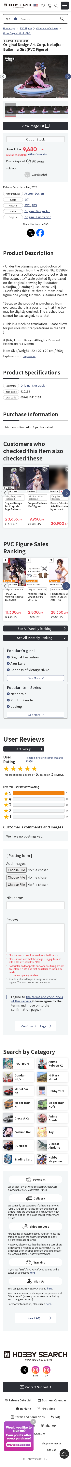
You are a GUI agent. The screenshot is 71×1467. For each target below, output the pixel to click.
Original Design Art (37, 211)
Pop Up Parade (21, 700)
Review (12, 919)
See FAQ (33, 1318)
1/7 (26, 199)
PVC (27, 205)
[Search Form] (56, 6)
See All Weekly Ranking (34, 628)
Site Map (51, 1449)
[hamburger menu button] (65, 6)
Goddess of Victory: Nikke (29, 669)
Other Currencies (38, 154)
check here (43, 1214)
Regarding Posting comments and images (44, 759)
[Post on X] (31, 233)
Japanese (29, 356)
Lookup (16, 706)
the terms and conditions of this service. (37, 998)
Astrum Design (34, 193)
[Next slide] (68, 76)
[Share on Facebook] (40, 233)
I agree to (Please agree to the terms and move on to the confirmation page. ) (37, 1003)
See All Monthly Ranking (34, 637)
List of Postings (23, 749)
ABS (34, 205)
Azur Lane (17, 663)
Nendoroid (18, 693)
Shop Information (52, 1443)
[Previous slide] (3, 76)
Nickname (14, 897)
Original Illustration (37, 217)
